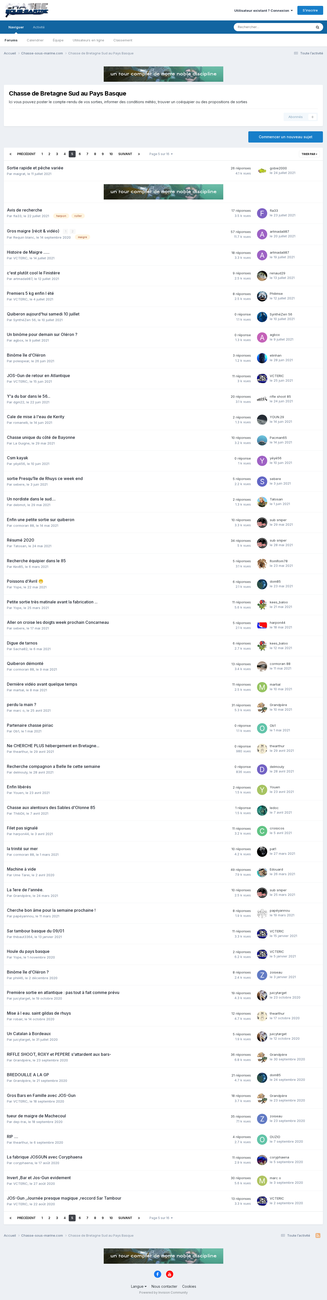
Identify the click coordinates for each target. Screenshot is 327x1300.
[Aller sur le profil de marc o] (262, 1181)
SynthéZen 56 (24, 320)
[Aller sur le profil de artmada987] (262, 234)
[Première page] (10, 154)
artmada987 (279, 231)
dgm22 (18, 402)
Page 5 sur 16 (160, 154)
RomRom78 (279, 561)
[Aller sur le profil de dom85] (262, 584)
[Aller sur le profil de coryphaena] (262, 1160)
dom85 (275, 581)
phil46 (18, 978)
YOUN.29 (277, 417)
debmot (19, 505)
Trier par (308, 154)
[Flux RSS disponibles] (318, 1235)
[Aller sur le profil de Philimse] (262, 296)
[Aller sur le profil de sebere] (262, 481)
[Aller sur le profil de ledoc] (262, 810)
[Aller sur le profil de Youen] (262, 790)
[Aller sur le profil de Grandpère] (262, 707)
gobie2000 (278, 168)
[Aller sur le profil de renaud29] (262, 276)
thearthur (20, 751)
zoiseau (276, 972)
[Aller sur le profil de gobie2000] (262, 171)
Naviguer (16, 27)
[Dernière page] (139, 154)
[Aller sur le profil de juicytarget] (262, 995)
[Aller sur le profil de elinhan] (262, 358)
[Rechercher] (317, 27)
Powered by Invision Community (163, 1292)
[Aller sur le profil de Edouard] (262, 872)
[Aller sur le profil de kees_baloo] (262, 605)
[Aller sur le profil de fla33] (262, 213)
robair (17, 1019)
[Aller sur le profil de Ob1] (262, 728)
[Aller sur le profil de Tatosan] (262, 502)
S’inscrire (310, 10)
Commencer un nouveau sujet (285, 137)
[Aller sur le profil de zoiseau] (262, 975)
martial (18, 690)
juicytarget (21, 998)
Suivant (125, 154)
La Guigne (21, 443)
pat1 (273, 849)
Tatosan (276, 499)
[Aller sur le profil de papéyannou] (262, 913)
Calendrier (35, 40)
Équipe (58, 40)
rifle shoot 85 (280, 396)
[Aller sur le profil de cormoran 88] (262, 666)
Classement (122, 40)
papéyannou (23, 916)
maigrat (19, 174)
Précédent (26, 154)
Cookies (189, 1286)
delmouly (20, 772)
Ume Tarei (21, 875)
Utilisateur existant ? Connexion (262, 10)
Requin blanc (23, 237)
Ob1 (16, 731)
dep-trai (19, 1122)
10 (111, 154)
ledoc (274, 808)
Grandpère (278, 705)
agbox (18, 340)
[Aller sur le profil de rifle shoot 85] (262, 399)
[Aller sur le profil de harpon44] (262, 625)
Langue (138, 1286)
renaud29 (277, 273)
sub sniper (278, 520)
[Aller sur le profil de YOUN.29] (262, 420)
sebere (19, 484)
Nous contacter (164, 1286)
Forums (11, 40)
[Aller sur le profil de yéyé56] (262, 461)
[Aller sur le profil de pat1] (262, 852)
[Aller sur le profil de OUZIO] (262, 1139)
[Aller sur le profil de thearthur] (262, 749)
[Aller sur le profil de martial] (262, 687)
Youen (18, 793)
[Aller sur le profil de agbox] (262, 337)
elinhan (276, 355)
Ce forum (298, 27)
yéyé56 (19, 464)
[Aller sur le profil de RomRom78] (262, 564)
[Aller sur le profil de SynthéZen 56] (262, 317)
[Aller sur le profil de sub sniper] (262, 523)
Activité (39, 27)
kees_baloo (279, 602)
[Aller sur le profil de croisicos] (262, 831)
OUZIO (275, 1137)
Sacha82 (20, 649)
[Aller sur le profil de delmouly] (262, 769)
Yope (17, 587)
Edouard (276, 869)
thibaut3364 (22, 937)
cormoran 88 (23, 525)
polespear (21, 361)
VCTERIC (20, 258)
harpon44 (277, 622)
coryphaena (23, 1163)
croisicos (277, 828)
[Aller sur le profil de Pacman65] (262, 440)
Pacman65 (278, 438)
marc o (19, 710)
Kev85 (18, 567)
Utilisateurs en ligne (88, 40)
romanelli (20, 422)
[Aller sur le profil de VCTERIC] (262, 378)
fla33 (17, 216)
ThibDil (18, 813)
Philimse (276, 293)
